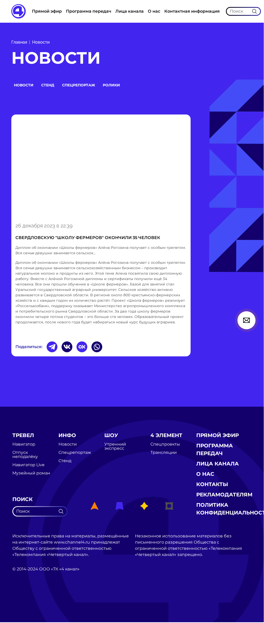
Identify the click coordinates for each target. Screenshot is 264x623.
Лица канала (129, 11)
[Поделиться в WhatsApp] (96, 346)
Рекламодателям (224, 494)
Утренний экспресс (115, 446)
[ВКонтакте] (67, 346)
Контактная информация (192, 11)
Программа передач (88, 11)
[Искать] (254, 11)
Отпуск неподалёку (25, 454)
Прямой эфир (47, 11)
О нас (154, 11)
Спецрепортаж (78, 85)
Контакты (212, 484)
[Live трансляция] (23, 598)
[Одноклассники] (81, 346)
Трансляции (163, 452)
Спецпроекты (165, 444)
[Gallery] (100, 168)
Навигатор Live (28, 465)
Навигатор (23, 444)
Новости (41, 42)
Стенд (47, 85)
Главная (19, 42)
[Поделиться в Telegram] (52, 346)
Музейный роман (31, 473)
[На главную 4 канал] (18, 11)
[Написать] (246, 320)
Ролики (111, 85)
